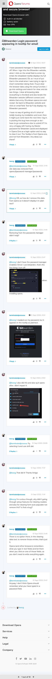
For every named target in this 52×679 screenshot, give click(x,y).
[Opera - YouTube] (25, 658)
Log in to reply (44, 49)
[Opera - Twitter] (20, 658)
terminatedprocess (17, 63)
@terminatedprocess (18, 166)
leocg (11, 161)
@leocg (12, 198)
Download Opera (16, 31)
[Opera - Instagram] (35, 658)
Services (7, 631)
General (8, 49)
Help (5, 637)
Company (8, 650)
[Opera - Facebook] (16, 658)
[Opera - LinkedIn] (30, 658)
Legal (6, 643)
